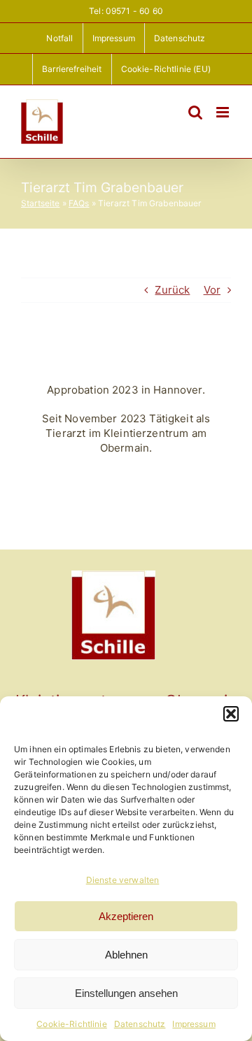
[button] (231, 714)
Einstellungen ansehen (126, 993)
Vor (212, 289)
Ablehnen (126, 955)
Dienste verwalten (123, 880)
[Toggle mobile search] (195, 112)
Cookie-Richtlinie (71, 1024)
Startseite (40, 203)
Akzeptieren (126, 916)
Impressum (193, 1024)
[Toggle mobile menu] (223, 112)
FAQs (79, 203)
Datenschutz (140, 1024)
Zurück (172, 289)
